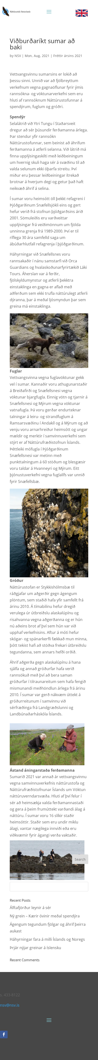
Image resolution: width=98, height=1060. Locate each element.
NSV (18, 55)
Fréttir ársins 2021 (67, 55)
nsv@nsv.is (10, 1005)
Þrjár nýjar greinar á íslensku (35, 947)
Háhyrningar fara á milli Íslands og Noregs (47, 939)
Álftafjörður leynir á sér (30, 907)
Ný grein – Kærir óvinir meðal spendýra (45, 916)
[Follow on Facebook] (4, 1034)
